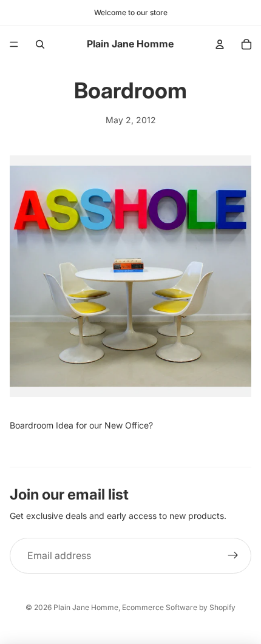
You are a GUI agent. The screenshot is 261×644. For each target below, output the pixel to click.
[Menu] (14, 44)
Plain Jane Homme (85, 607)
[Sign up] (233, 556)
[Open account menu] (219, 44)
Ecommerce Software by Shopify (179, 607)
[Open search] (40, 44)
